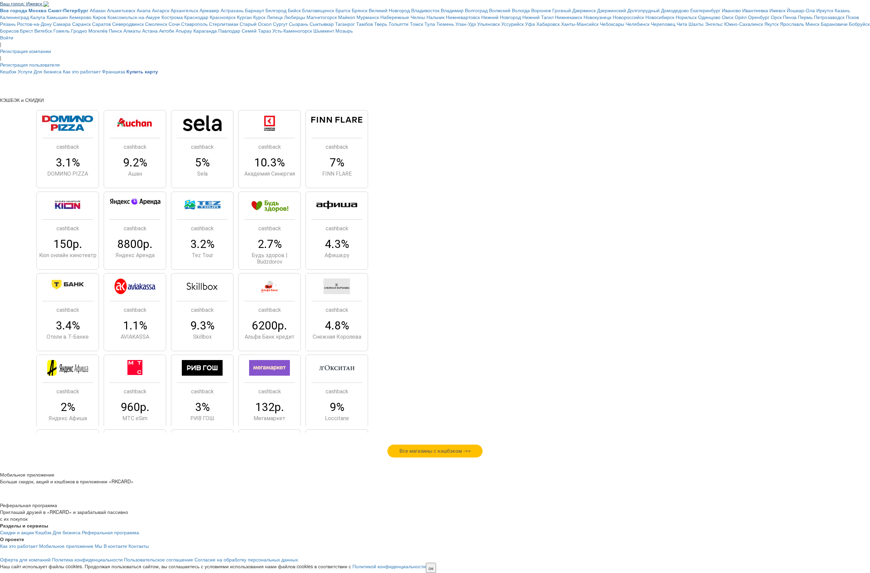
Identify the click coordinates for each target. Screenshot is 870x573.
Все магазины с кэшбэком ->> (435, 451)
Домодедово (675, 10)
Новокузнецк (597, 17)
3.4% (68, 325)
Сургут (280, 23)
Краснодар (196, 17)
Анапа (144, 10)
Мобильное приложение (66, 545)
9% (337, 407)
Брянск (359, 10)
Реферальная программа (110, 532)
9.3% (202, 325)
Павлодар (229, 30)
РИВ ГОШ (202, 418)
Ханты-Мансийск (579, 23)
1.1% (135, 325)
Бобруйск (859, 23)
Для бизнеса (48, 71)
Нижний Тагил (538, 17)
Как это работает (82, 71)
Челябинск (637, 23)
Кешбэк (8, 71)
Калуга (37, 17)
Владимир (452, 10)
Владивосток (425, 10)
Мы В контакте (111, 545)
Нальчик (436, 17)
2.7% (270, 244)
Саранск (81, 23)
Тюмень (445, 23)
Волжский (499, 10)
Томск (416, 23)
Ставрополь (194, 23)
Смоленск (156, 23)
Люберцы (294, 17)
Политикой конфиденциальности (389, 566)
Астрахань (232, 10)
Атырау (184, 30)
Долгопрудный (643, 10)
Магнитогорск (322, 17)
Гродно (79, 30)
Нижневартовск (463, 17)
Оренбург (758, 17)
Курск (259, 17)
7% (337, 162)
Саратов (101, 23)
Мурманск (367, 17)
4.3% (337, 244)
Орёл (741, 17)
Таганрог (345, 23)
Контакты (138, 545)
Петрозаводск (829, 17)
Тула (429, 23)
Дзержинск (584, 10)
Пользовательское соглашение (158, 559)
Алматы (132, 30)
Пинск (115, 30)
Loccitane (337, 418)
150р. (67, 244)
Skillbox (202, 337)
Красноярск (223, 17)
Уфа (530, 23)
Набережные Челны (402, 17)
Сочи (174, 23)
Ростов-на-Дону (34, 23)
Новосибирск (659, 17)
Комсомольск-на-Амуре (133, 17)
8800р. (135, 244)
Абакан (98, 10)
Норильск (686, 17)
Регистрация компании (25, 51)
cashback (67, 147)
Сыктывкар (322, 23)
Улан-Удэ (465, 23)
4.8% (337, 325)
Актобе (166, 30)
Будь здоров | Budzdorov (269, 258)
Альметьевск (121, 10)
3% (202, 407)
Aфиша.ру (337, 255)
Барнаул (254, 10)
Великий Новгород (389, 10)
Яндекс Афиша (68, 418)
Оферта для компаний (25, 559)
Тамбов (364, 23)
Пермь (805, 17)
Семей (249, 30)
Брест (26, 30)
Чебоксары (612, 23)
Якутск (771, 23)
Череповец (663, 23)
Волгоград (476, 10)
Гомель (61, 30)
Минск (812, 23)
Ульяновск (488, 23)
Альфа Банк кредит (270, 337)
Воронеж (541, 10)
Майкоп (346, 17)
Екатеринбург (705, 10)
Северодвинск (128, 23)
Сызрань (298, 23)
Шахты (696, 23)
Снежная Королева (337, 337)
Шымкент (323, 30)
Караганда (205, 30)
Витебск (43, 30)
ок (431, 568)
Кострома (172, 17)
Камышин (57, 17)
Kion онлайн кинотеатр (68, 255)
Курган (244, 17)
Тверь (380, 23)
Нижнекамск (568, 17)
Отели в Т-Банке (68, 337)
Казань (842, 10)
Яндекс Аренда (135, 255)
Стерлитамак (223, 23)
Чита (682, 23)
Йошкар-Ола (801, 10)
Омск (727, 17)
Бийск (294, 10)
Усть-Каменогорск (292, 30)
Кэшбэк (43, 532)
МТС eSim (134, 418)
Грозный (561, 10)
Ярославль (792, 23)
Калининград (14, 17)
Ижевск (777, 10)
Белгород (275, 10)
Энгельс (714, 23)
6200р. (269, 325)
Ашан (135, 174)
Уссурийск (512, 23)
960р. (135, 407)
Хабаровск (548, 23)
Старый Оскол (256, 23)
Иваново (731, 10)
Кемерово (80, 17)
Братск (342, 10)
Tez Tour (202, 255)
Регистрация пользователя (30, 64)
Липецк (275, 17)
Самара (62, 23)
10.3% (269, 162)
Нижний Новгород (501, 17)
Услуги (25, 71)
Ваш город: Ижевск (22, 3)
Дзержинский (611, 10)
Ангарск (160, 10)
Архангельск (184, 10)
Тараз (264, 30)
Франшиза (113, 71)
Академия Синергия (269, 174)
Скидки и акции (17, 532)
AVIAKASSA (135, 337)
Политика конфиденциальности (87, 559)
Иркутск (824, 10)
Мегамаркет (269, 418)
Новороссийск (628, 17)
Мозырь (344, 30)
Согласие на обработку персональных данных (246, 559)
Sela (202, 174)
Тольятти (398, 23)
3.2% (202, 244)
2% (67, 407)
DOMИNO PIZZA (67, 174)
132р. (269, 407)
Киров (99, 17)
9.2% (135, 162)
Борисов (9, 30)
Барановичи (834, 23)
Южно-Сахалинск (743, 23)
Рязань (8, 23)
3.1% (68, 162)
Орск (776, 17)
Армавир (209, 10)
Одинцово (709, 17)
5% (202, 162)
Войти (6, 37)
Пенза (790, 17)
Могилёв (97, 30)
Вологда (521, 10)
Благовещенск (318, 10)
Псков (852, 17)
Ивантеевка (755, 10)
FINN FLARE (337, 174)
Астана (150, 30)
